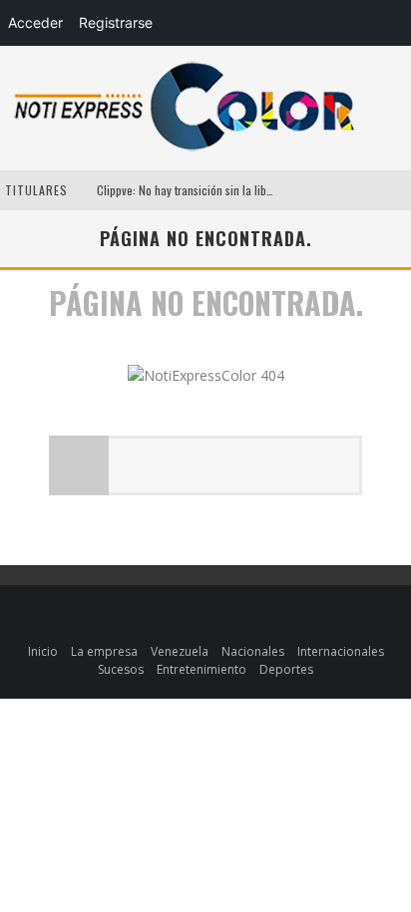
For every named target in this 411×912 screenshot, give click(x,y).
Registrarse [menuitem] (116, 22)
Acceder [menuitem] (35, 22)
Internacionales (340, 651)
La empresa (104, 651)
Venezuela (179, 651)
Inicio (43, 651)
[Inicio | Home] (184, 150)
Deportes (286, 669)
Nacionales (252, 651)
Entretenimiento (201, 669)
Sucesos (121, 669)
